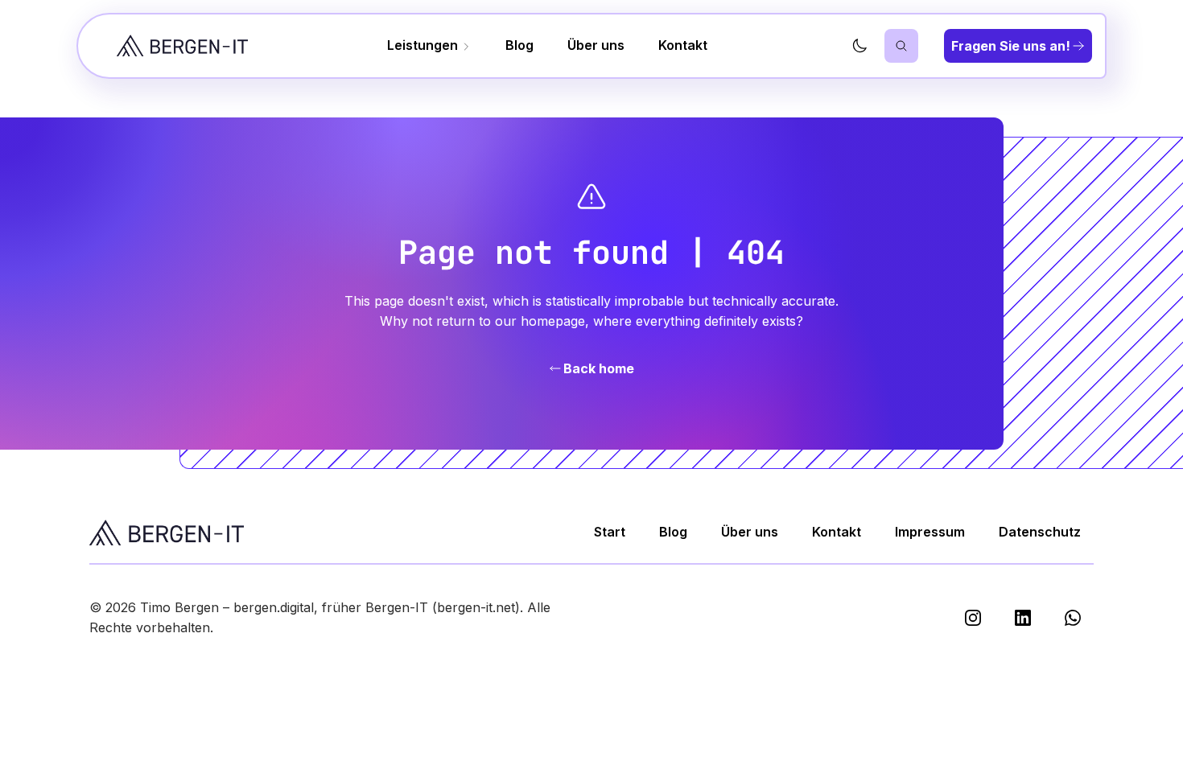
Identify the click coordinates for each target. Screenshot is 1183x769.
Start (609, 532)
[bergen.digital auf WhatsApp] (1073, 618)
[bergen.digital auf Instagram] (973, 618)
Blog (519, 45)
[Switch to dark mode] (859, 46)
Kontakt (682, 45)
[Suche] (901, 46)
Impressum (930, 532)
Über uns (595, 45)
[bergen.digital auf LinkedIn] (1023, 618)
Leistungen (424, 45)
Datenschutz (1040, 532)
